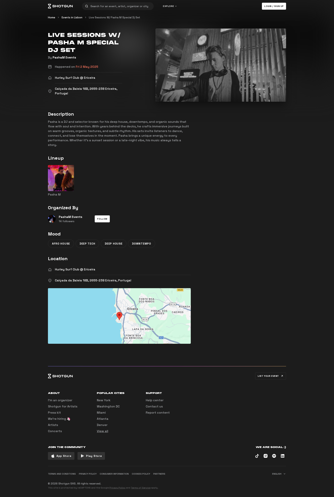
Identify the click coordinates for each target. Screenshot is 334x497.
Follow (102, 218)
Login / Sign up (274, 6)
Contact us (154, 406)
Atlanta (102, 419)
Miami (101, 413)
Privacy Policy (117, 487)
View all (102, 431)
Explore (168, 6)
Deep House (113, 243)
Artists (53, 425)
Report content (158, 413)
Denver (102, 425)
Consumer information (114, 473)
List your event (268, 376)
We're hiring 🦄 (59, 419)
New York (104, 400)
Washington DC (108, 406)
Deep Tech (87, 243)
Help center (155, 400)
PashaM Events (64, 57)
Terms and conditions (62, 473)
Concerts (55, 431)
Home (51, 17)
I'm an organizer (60, 400)
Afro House (61, 243)
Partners (159, 473)
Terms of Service (141, 487)
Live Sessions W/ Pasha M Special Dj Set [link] (114, 17)
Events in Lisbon (72, 17)
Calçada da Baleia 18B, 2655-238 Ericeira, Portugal (93, 280)
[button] (102, 218)
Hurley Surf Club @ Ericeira (75, 269)
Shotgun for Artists (62, 406)
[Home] (60, 6)
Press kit (54, 413)
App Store (63, 456)
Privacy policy (88, 473)
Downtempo (141, 243)
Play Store (94, 456)
